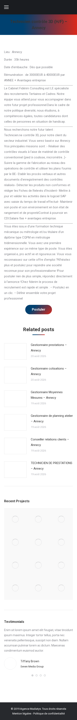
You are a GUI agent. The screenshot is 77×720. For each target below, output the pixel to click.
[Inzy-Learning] (61, 542)
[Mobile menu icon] (6, 7)
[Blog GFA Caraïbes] (15, 542)
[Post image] (15, 351)
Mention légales (21, 713)
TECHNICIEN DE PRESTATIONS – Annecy (51, 465)
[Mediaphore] (38, 588)
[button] (32, 675)
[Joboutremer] (38, 565)
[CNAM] (61, 588)
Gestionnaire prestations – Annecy (49, 347)
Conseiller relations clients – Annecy (50, 442)
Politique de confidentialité (49, 713)
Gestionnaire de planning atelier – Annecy (52, 418)
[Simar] (15, 565)
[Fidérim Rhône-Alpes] (38, 542)
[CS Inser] (61, 565)
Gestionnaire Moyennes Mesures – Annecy (47, 395)
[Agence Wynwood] (61, 519)
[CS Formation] (15, 588)
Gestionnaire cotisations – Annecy (49, 371)
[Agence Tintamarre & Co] (38, 519)
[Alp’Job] (15, 519)
